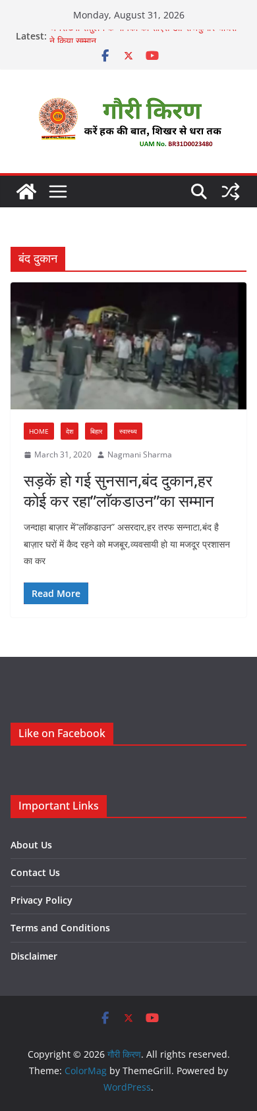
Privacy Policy (41, 900)
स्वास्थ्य (128, 431)
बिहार (96, 431)
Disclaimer (34, 956)
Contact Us (35, 872)
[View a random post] (230, 191)
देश (69, 431)
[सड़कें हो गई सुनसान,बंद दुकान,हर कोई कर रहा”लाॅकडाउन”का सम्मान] (128, 346)
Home (39, 431)
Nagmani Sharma (139, 454)
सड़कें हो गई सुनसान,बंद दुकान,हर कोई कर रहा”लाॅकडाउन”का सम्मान (119, 490)
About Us (31, 845)
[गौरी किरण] (26, 191)
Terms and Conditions (60, 927)
